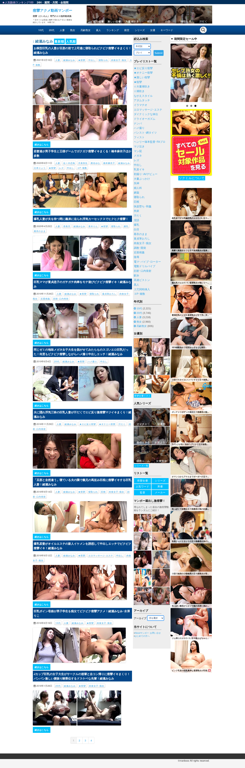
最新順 (59, 41)
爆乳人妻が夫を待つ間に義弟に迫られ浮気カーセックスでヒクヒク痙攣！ (81, 219)
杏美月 (66, 226)
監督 (142, 492)
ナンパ (138, 123)
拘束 (136, 211)
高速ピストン (142, 280)
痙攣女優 (142, 480)
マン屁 (138, 151)
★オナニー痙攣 (107, 423)
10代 (41, 30)
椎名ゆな (95, 162)
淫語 (136, 220)
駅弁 (136, 275)
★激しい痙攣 (142, 77)
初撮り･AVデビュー (145, 174)
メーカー (160, 492)
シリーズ (140, 30)
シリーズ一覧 (141, 465)
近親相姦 (45, 298)
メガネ (138, 155)
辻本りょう (40, 167)
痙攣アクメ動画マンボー (52, 10)
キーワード (167, 30)
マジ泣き (139, 146)
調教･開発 (140, 247)
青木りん (93, 226)
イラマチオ (140, 105)
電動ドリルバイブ (144, 266)
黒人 (136, 284)
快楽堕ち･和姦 (142, 206)
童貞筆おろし (109, 293)
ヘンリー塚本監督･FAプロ (149, 141)
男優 (160, 486)
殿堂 (126, 30)
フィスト (139, 137)
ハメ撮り (92, 361)
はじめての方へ (142, 636)
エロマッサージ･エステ (100, 555)
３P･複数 (82, 167)
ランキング (112, 30)
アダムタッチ (142, 100)
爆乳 (126, 226)
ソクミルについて (192, 178)
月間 (55, 2)
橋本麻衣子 (109, 162)
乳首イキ (139, 169)
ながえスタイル (143, 95)
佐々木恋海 (69, 162)
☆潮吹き (139, 91)
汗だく (122, 423)
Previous (164, 72)
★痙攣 (81, 59)
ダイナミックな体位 (146, 114)
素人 (98, 30)
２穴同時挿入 (142, 289)
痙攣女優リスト (142, 396)
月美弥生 (83, 162)
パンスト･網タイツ (145, 132)
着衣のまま (40, 230)
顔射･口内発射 (61, 298)
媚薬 (136, 192)
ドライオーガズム (144, 118)
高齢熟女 (86, 30)
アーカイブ (140, 618)
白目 (136, 229)
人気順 (71, 41)
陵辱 (136, 257)
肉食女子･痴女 (118, 59)
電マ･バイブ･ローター (147, 261)
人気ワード (142, 486)
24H (39, 2)
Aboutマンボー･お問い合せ (148, 633)
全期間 (64, 2)
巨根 (103, 491)
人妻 (62, 30)
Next (218, 72)
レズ (61, 167)
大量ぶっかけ (142, 178)
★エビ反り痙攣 (87, 423)
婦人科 (138, 188)
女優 (152, 30)
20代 (51, 30)
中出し (91, 59)
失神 (136, 183)
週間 (47, 2)
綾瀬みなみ (69, 59)
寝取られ (103, 59)
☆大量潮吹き (142, 86)
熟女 (72, 30)
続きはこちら (42, 144)
